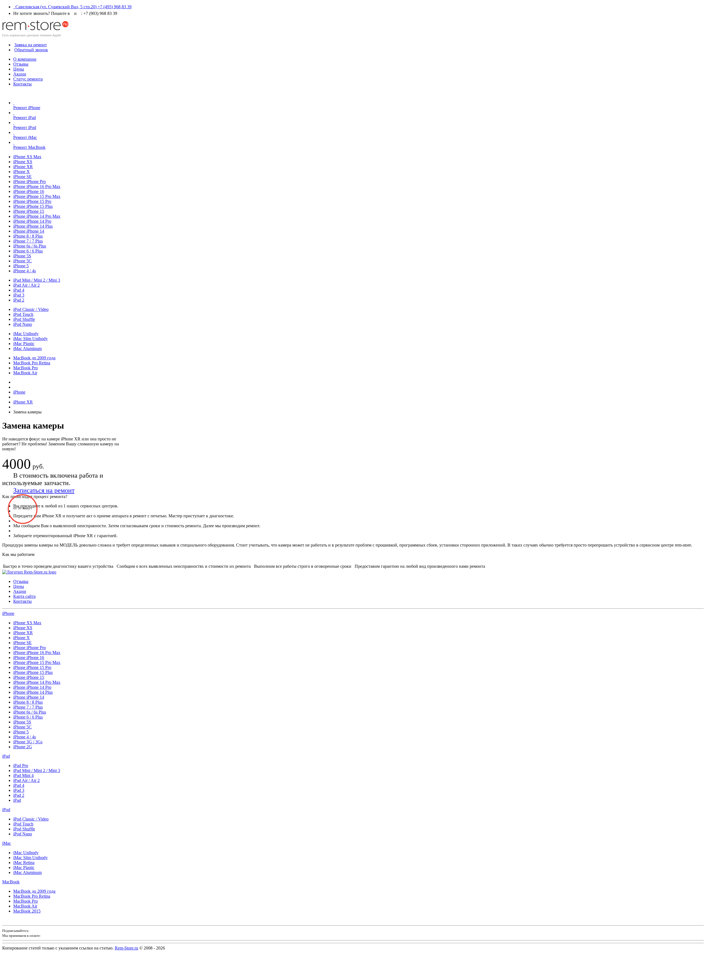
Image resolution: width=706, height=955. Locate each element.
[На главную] (35, 35)
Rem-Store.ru (126, 948)
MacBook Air (25, 372)
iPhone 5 (21, 265)
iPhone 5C (22, 261)
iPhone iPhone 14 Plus (33, 226)
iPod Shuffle (24, 319)
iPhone (8, 613)
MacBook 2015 (27, 911)
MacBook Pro (25, 367)
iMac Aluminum (27, 348)
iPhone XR (23, 166)
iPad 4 (18, 290)
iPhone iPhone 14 (28, 231)
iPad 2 (18, 300)
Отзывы (20, 64)
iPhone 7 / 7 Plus (28, 241)
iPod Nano (22, 324)
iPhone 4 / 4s (24, 270)
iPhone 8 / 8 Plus (28, 236)
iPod (6, 809)
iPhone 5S (22, 256)
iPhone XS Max (27, 156)
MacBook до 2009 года (34, 358)
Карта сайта (24, 596)
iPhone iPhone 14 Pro (32, 221)
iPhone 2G (22, 746)
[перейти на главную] (29, 572)
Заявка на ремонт (30, 44)
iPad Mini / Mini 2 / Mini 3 (36, 280)
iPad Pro (20, 765)
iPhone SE (22, 176)
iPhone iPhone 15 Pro (32, 201)
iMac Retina (23, 862)
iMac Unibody (26, 333)
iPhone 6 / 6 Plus (28, 251)
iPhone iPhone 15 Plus (33, 206)
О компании (24, 59)
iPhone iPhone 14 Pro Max (36, 216)
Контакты (22, 84)
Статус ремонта (28, 79)
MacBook (11, 881)
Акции (19, 74)
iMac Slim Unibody (30, 338)
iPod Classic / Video (31, 309)
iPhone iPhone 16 (28, 191)
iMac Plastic (23, 343)
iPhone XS (22, 161)
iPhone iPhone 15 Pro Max (36, 196)
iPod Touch (23, 314)
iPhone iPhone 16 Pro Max (36, 186)
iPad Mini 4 (23, 775)
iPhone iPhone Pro (29, 181)
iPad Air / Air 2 (26, 285)
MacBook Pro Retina (31, 363)
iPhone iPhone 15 (28, 211)
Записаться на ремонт (43, 490)
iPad (6, 756)
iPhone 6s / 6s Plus (29, 246)
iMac (6, 843)
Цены (18, 69)
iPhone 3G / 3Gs (27, 741)
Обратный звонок (31, 49)
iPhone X (21, 171)
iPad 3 (18, 295)
